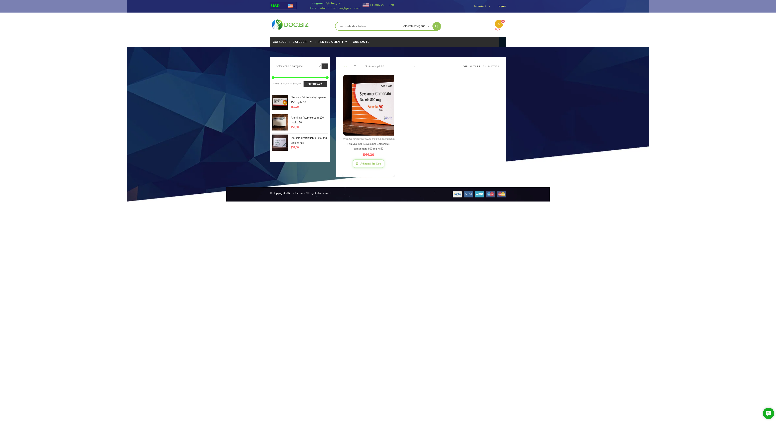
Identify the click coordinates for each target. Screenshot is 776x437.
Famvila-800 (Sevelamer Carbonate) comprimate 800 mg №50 (368, 145)
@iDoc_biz (334, 3)
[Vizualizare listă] (354, 66)
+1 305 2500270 (382, 4)
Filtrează (315, 84)
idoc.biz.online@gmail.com (340, 8)
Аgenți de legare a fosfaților (383, 137)
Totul (496, 66)
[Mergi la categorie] (325, 66)
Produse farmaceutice (355, 137)
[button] (768, 413)
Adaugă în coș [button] (371, 162)
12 (484, 66)
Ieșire (502, 6)
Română (481, 6)
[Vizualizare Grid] (345, 66)
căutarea (436, 26)
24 (489, 66)
